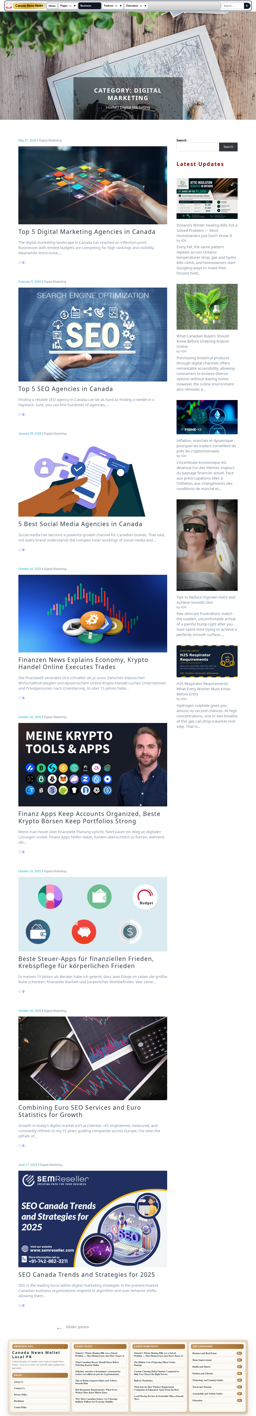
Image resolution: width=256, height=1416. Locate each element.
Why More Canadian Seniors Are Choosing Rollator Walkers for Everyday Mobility (96, 1400)
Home (52, 6)
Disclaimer (19, 1401)
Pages (63, 5)
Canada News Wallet (29, 5)
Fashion (108, 5)
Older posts (77, 1327)
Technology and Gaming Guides (207, 1380)
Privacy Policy (20, 1394)
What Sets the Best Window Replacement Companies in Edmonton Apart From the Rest (156, 1388)
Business (85, 5)
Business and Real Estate (204, 1353)
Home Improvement (202, 1360)
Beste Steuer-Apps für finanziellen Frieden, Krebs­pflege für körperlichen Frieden (86, 962)
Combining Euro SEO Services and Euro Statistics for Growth (79, 1111)
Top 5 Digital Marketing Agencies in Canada (87, 231)
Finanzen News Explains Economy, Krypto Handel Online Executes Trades (83, 663)
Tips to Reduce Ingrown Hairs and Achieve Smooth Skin (206, 600)
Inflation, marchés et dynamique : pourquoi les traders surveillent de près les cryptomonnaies (206, 446)
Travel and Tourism (201, 1387)
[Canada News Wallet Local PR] (9, 5)
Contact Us (19, 1388)
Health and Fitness (201, 1366)
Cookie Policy (20, 1407)
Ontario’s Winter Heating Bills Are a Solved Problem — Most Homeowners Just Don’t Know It (207, 230)
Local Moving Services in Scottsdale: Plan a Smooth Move (158, 1397)
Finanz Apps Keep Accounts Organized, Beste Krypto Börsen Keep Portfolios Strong (89, 817)
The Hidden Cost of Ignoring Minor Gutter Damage (154, 1364)
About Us (18, 1381)
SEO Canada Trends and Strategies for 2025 (86, 1274)
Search (182, 140)
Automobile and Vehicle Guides (207, 1393)
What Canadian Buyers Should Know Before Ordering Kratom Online (203, 341)
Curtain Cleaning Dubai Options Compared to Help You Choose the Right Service (156, 1373)
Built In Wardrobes (143, 1380)
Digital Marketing (50, 140)
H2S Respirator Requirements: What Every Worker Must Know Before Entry (203, 689)
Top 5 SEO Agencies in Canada (65, 388)
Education (132, 5)
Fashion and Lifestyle (202, 1373)
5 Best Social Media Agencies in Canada (80, 523)
